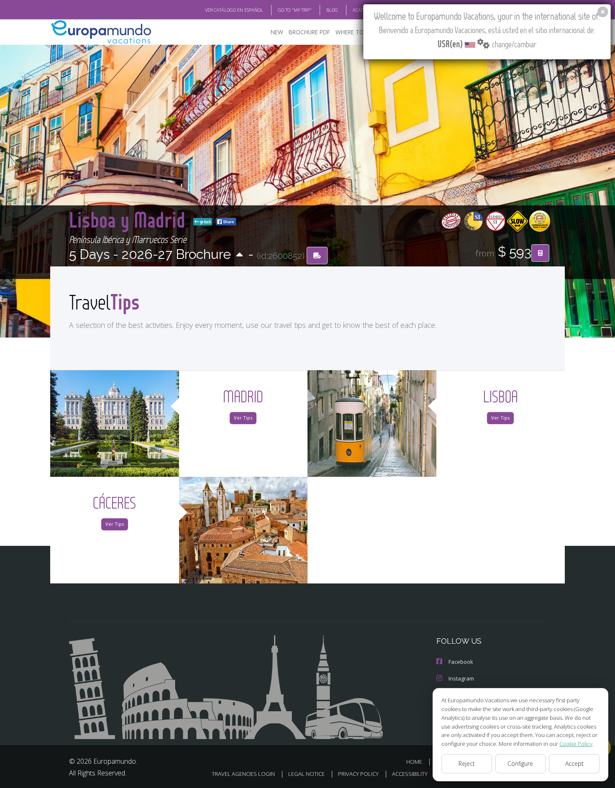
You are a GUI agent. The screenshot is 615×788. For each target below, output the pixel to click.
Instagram (461, 678)
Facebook (460, 661)
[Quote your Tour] (540, 253)
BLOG (332, 10)
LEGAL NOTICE (306, 774)
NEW (277, 32)
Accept (574, 764)
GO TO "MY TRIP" (295, 10)
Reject (467, 764)
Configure (520, 764)
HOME (414, 761)
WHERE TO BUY (356, 32)
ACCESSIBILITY (410, 774)
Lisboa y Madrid (129, 219)
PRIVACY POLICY (358, 774)
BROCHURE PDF (309, 32)
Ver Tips (243, 417)
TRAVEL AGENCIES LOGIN (243, 774)
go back (205, 222)
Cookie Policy (575, 743)
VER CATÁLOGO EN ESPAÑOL (234, 10)
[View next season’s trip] (239, 255)
